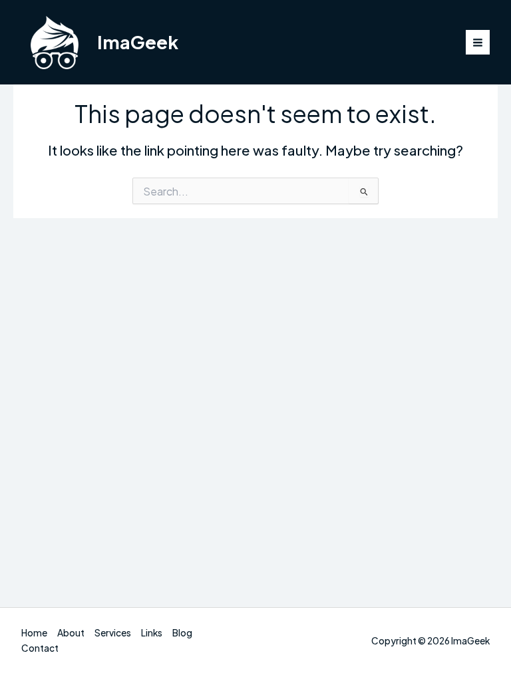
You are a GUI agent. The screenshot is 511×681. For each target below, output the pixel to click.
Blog (182, 632)
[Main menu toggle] (478, 42)
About (71, 632)
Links (151, 632)
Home (34, 632)
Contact (40, 648)
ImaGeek (137, 42)
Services (112, 632)
